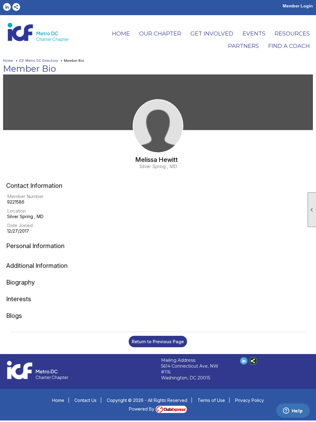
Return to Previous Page (158, 341)
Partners (243, 46)
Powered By (142, 408)
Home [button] (121, 33)
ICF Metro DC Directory (38, 60)
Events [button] (254, 33)
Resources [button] (292, 33)
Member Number (25, 196)
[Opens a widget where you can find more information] (293, 411)
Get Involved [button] (211, 33)
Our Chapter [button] (160, 33)
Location (16, 211)
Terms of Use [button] (211, 400)
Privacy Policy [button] (249, 400)
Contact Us (85, 400)
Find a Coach (289, 46)
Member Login (298, 5)
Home (8, 60)
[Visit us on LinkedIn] (7, 7)
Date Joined (20, 225)
